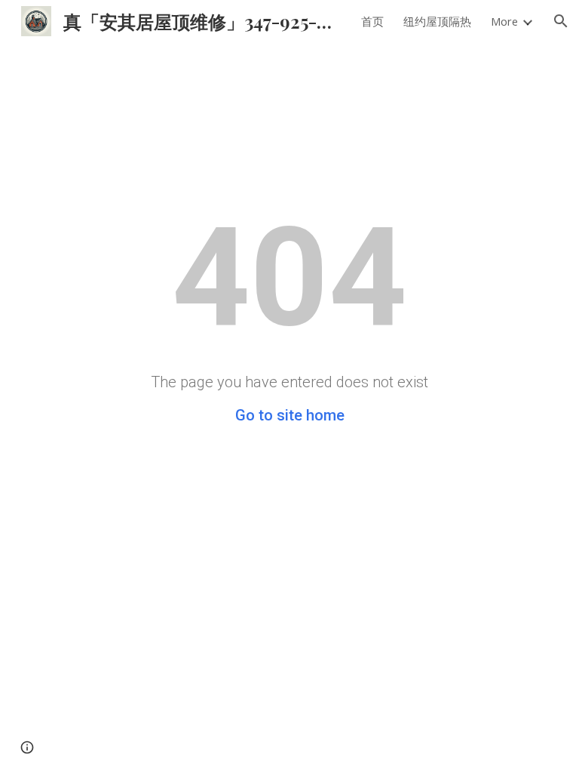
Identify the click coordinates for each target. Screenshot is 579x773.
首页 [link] (372, 21)
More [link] (504, 21)
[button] (561, 21)
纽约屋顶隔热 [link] (437, 21)
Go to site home (290, 415)
